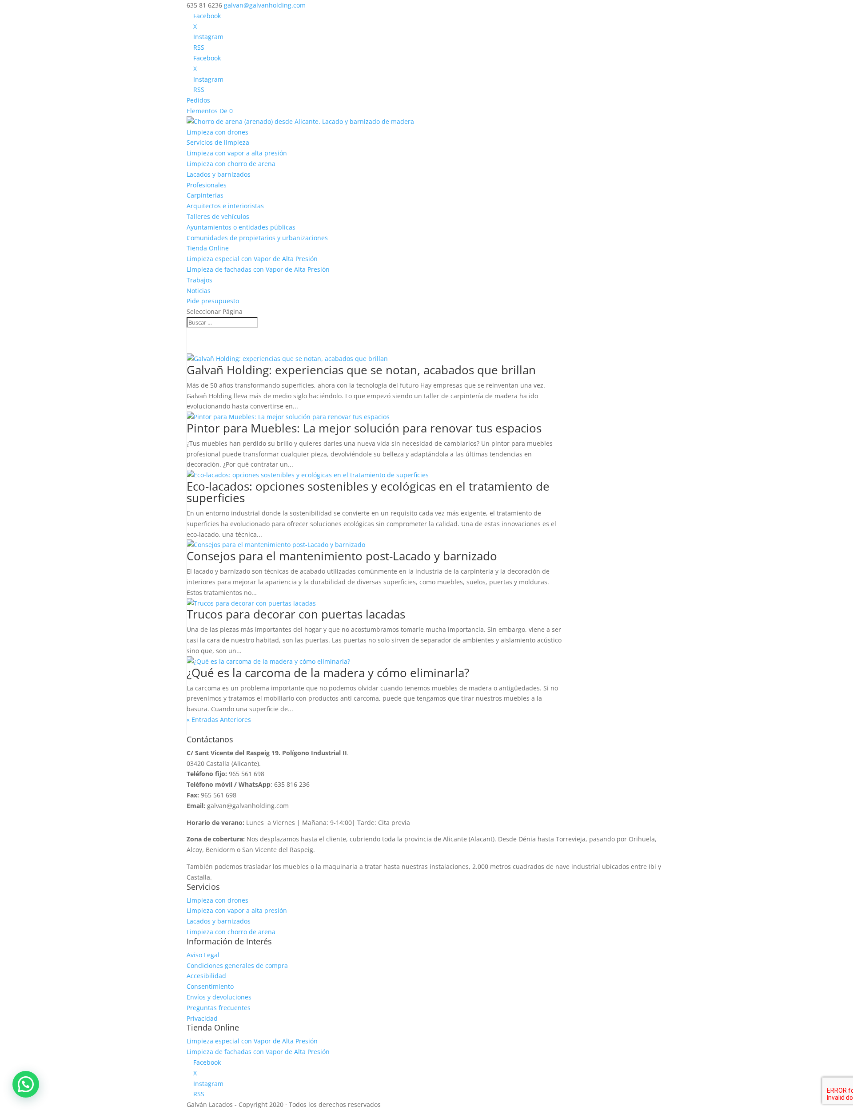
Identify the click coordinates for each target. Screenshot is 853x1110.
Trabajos (199, 280)
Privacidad (202, 1018)
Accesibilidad (206, 975)
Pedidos (198, 100)
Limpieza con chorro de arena (231, 163)
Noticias (199, 290)
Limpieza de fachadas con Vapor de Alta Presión (258, 269)
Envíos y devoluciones (219, 997)
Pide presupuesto (213, 301)
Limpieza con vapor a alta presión (237, 153)
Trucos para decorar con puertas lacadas (296, 614)
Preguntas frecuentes (219, 1007)
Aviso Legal (203, 955)
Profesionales (207, 185)
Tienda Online (208, 248)
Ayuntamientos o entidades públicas (241, 227)
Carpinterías (205, 195)
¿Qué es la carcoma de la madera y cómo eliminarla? (328, 673)
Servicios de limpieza (218, 142)
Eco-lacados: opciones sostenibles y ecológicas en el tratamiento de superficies (368, 492)
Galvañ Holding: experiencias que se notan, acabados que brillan (361, 370)
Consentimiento (210, 986)
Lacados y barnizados (219, 174)
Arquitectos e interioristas (225, 206)
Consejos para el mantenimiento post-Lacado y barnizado (342, 556)
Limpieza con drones (217, 132)
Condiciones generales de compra (237, 965)
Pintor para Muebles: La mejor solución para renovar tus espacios (364, 428)
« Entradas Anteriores (219, 719)
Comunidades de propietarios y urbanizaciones (257, 238)
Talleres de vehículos (218, 216)
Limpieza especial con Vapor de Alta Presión (252, 258)
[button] (25, 1084)
